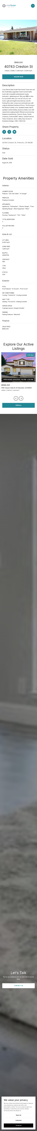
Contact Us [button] (18, 985)
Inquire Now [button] (18, 77)
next (21, 398)
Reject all (18, 1115)
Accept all (18, 1125)
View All (18, 405)
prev (16, 398)
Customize (18, 1120)
